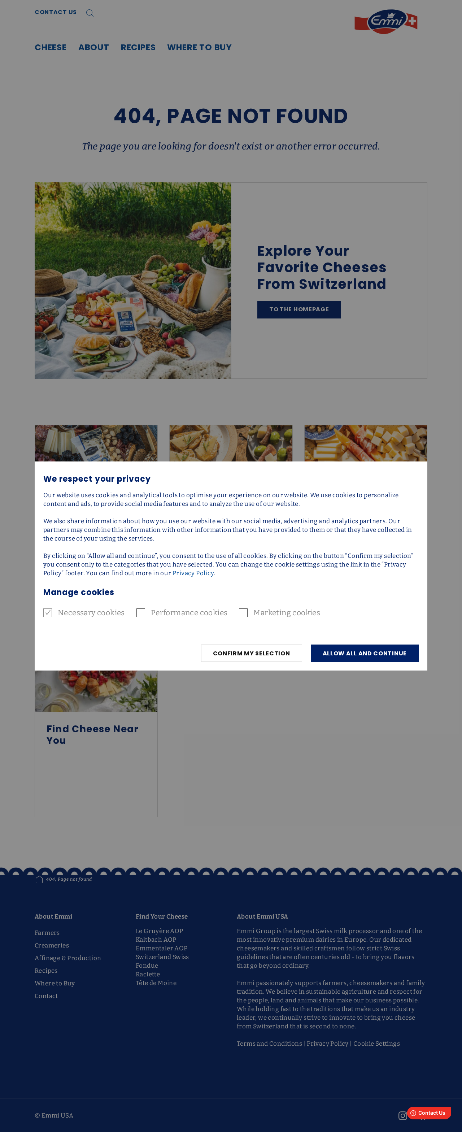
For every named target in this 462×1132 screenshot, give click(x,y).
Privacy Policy (193, 573)
